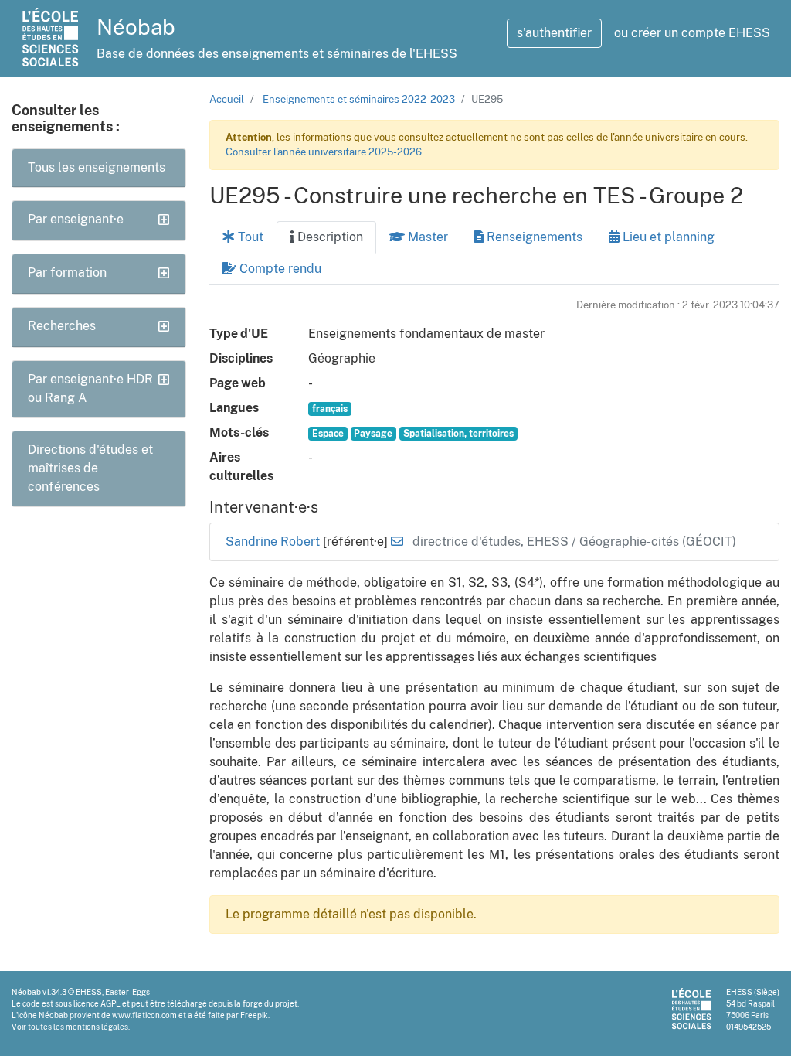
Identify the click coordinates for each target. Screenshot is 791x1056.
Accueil (226, 99)
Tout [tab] (249, 237)
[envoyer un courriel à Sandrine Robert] (397, 541)
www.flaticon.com (144, 1015)
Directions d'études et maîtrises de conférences (90, 468)
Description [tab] (328, 237)
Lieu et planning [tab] (667, 237)
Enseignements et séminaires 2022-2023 (359, 99)
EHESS (89, 991)
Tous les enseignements (96, 167)
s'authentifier (554, 33)
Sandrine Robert (274, 541)
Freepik (254, 1015)
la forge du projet (265, 1003)
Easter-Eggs (127, 991)
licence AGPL (97, 1003)
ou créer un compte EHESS (692, 33)
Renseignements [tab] (533, 237)
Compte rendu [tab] (278, 268)
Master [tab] (426, 237)
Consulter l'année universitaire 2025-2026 (324, 152)
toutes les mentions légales (78, 1026)
